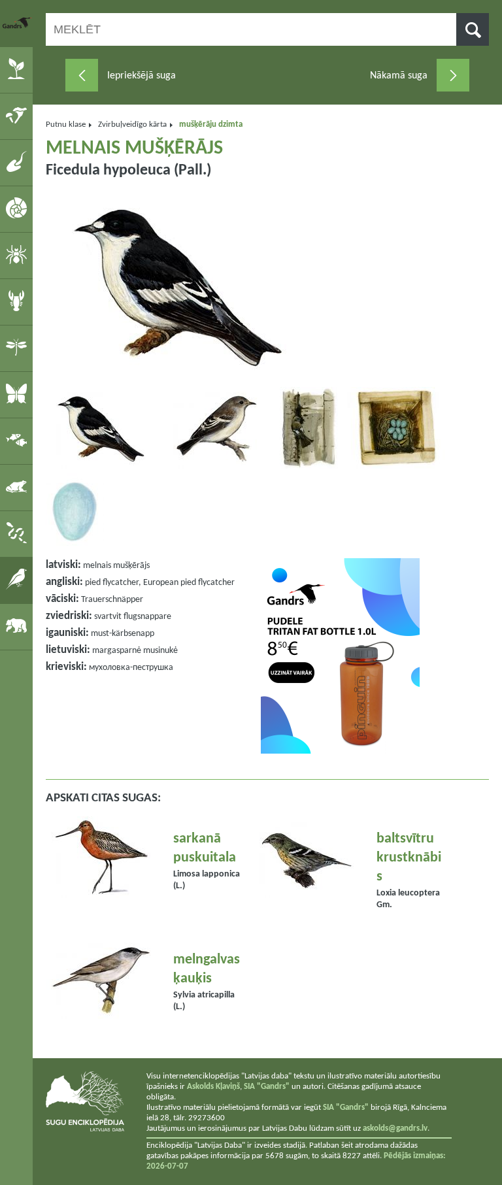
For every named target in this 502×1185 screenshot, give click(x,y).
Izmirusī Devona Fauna (18, 162)
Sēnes (18, 115)
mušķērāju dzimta (211, 124)
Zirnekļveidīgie (18, 255)
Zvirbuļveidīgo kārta (132, 124)
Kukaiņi (18, 347)
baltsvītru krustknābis (408, 858)
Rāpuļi (18, 533)
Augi (18, 69)
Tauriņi (18, 394)
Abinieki (18, 487)
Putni (18, 579)
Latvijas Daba (17, 23)
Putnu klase (66, 124)
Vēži (18, 301)
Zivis (18, 440)
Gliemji (18, 208)
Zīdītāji (18, 626)
